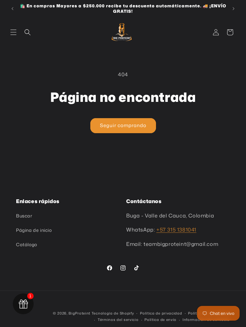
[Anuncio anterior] (12, 9)
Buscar (24, 216)
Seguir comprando (123, 125)
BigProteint (79, 313)
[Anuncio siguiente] (233, 9)
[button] (13, 32)
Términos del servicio (118, 319)
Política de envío (160, 319)
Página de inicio (34, 230)
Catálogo (26, 244)
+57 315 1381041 (176, 229)
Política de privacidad (161, 313)
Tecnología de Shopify (113, 313)
